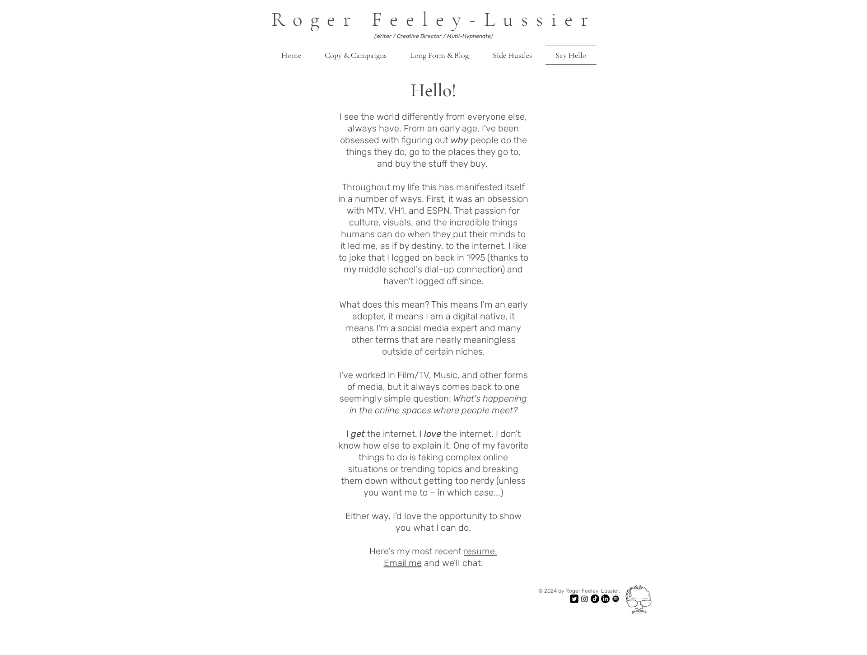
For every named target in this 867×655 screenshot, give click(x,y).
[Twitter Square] (574, 598)
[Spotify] (615, 598)
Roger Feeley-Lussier (433, 19)
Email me (403, 562)
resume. (480, 551)
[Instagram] (584, 598)
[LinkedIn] (605, 598)
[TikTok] (595, 598)
